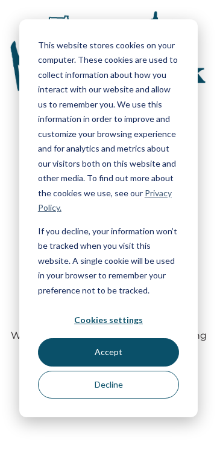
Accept (108, 352)
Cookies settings (108, 320)
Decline (109, 384)
